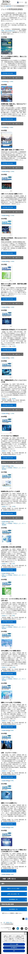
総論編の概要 (8, 171)
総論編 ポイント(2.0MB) (8, 720)
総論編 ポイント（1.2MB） (9, 450)
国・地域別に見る (7, 6)
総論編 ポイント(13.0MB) (8, 667)
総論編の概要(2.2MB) (8, 730)
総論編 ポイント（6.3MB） (9, 506)
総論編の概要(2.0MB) (8, 827)
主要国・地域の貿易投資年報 (8, 30)
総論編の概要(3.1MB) (8, 780)
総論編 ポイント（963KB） (9, 398)
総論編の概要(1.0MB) (8, 625)
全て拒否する (14, 947)
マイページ (21, 2)
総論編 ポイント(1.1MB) (8, 563)
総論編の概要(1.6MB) (8, 677)
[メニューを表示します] (26, 2)
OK (14, 950)
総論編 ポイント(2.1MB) (8, 770)
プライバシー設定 (14, 944)
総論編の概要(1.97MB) (8, 573)
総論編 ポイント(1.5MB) (8, 615)
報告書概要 (8, 81)
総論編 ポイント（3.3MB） (9, 346)
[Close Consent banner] (25, 933)
